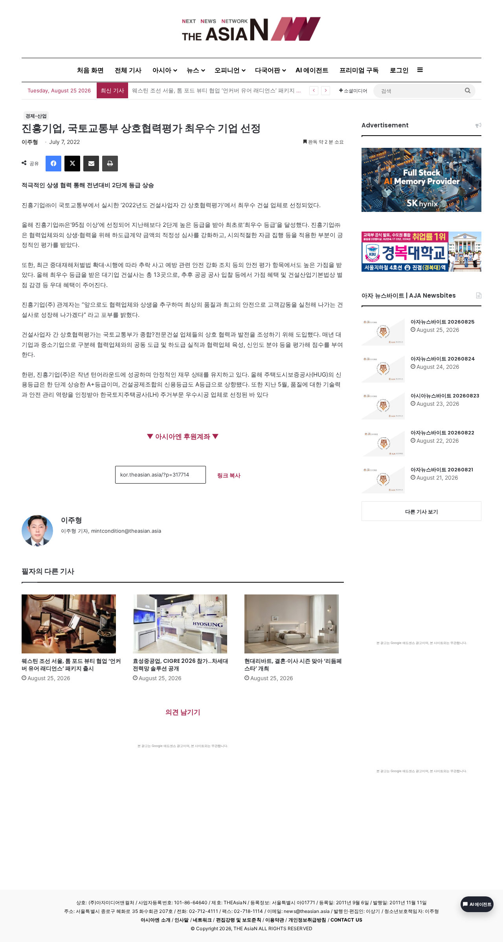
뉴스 (193, 70)
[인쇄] (110, 163)
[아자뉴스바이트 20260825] (383, 332)
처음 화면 (90, 70)
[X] (72, 163)
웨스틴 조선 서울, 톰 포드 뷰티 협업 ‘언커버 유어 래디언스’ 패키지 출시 (219, 90)
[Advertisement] (183, 807)
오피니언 (227, 70)
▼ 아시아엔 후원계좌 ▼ (183, 436)
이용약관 (274, 920)
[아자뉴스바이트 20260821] (383, 479)
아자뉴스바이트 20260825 (443, 322)
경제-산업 (36, 116)
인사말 (181, 920)
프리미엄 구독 (359, 70)
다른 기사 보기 (421, 511)
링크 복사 (228, 475)
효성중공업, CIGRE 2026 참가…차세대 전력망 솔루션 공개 (180, 664)
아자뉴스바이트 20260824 (443, 358)
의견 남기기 (182, 712)
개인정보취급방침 (307, 920)
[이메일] (91, 163)
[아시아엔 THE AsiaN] (251, 29)
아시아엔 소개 (156, 920)
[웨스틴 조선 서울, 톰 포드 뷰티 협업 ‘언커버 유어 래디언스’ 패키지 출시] (71, 623)
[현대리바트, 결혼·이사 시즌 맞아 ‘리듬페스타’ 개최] (294, 623)
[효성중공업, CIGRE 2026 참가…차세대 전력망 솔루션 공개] (182, 623)
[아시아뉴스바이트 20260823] (383, 405)
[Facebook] (53, 163)
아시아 (161, 70)
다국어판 (267, 70)
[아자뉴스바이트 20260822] (383, 442)
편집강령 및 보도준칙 (238, 920)
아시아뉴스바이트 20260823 (445, 395)
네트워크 (202, 920)
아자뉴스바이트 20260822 (442, 432)
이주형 (30, 141)
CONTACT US (346, 920)
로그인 (399, 70)
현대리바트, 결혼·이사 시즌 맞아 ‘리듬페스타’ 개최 (293, 664)
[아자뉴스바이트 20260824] (383, 369)
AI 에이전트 (312, 70)
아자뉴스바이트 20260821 (442, 469)
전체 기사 (128, 70)
